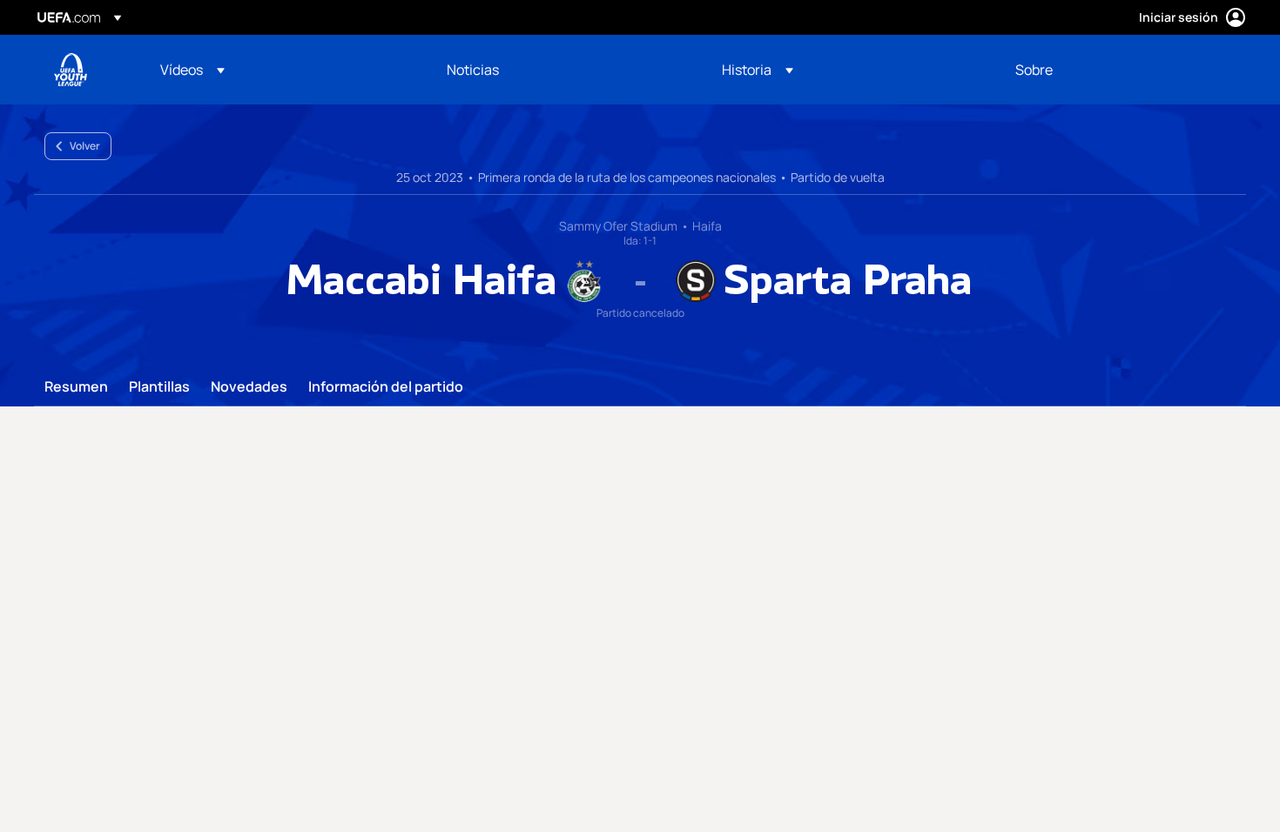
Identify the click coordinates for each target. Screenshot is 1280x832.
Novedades (249, 387)
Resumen (76, 387)
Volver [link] (85, 145)
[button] (192, 69)
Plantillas (159, 387)
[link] (472, 69)
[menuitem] (281, 69)
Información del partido (385, 387)
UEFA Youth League (70, 69)
